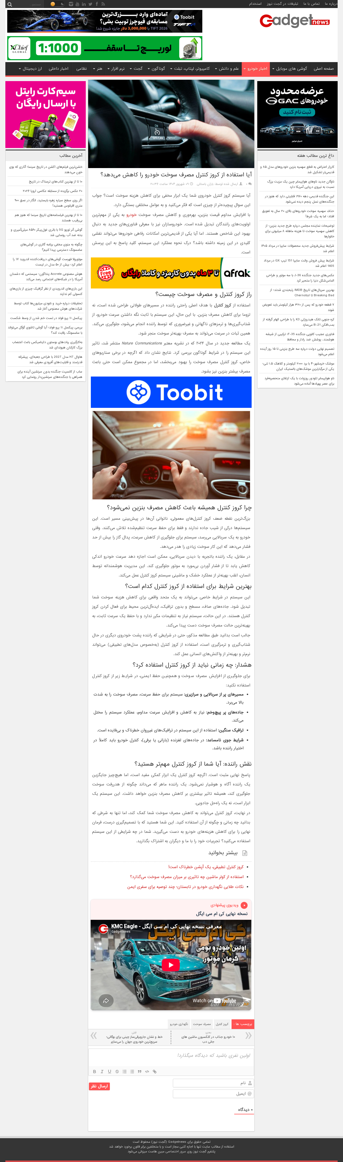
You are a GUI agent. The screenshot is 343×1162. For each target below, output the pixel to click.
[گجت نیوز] (295, 29)
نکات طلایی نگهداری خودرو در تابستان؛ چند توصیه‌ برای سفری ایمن (185, 887)
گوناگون (158, 69)
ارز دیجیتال (32, 69)
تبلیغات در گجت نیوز (282, 3)
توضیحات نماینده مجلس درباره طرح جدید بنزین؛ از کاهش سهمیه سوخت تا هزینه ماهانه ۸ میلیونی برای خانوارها (299, 231)
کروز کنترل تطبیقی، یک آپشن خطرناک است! (206, 867)
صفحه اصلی (324, 69)
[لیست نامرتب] (132, 1071)
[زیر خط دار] (109, 1071)
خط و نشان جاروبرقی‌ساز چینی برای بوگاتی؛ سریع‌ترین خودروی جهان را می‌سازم (134, 1037)
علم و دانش (229, 69)
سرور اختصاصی (175, 1151)
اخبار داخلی (58, 69)
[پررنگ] (94, 1071)
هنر (99, 69)
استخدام (255, 3)
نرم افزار (118, 69)
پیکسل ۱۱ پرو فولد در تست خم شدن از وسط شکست (46, 318)
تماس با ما (312, 3)
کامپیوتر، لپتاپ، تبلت (192, 69)
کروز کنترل (222, 1024)
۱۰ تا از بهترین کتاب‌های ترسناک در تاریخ (55, 181)
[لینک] (154, 1071)
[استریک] (117, 1071)
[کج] (102, 1071)
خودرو (131, 215)
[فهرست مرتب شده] (124, 1071)
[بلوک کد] (147, 1071)
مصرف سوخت (202, 1024)
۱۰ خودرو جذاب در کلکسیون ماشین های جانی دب (208, 1037)
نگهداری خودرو (179, 1024)
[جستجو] (10, 4)
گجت (138, 69)
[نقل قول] (139, 1071)
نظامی (81, 69)
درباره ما (331, 3)
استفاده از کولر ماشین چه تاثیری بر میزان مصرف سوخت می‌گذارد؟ (187, 877)
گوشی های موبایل (291, 69)
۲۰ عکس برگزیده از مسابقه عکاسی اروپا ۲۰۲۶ (52, 191)
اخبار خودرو (257, 69)
